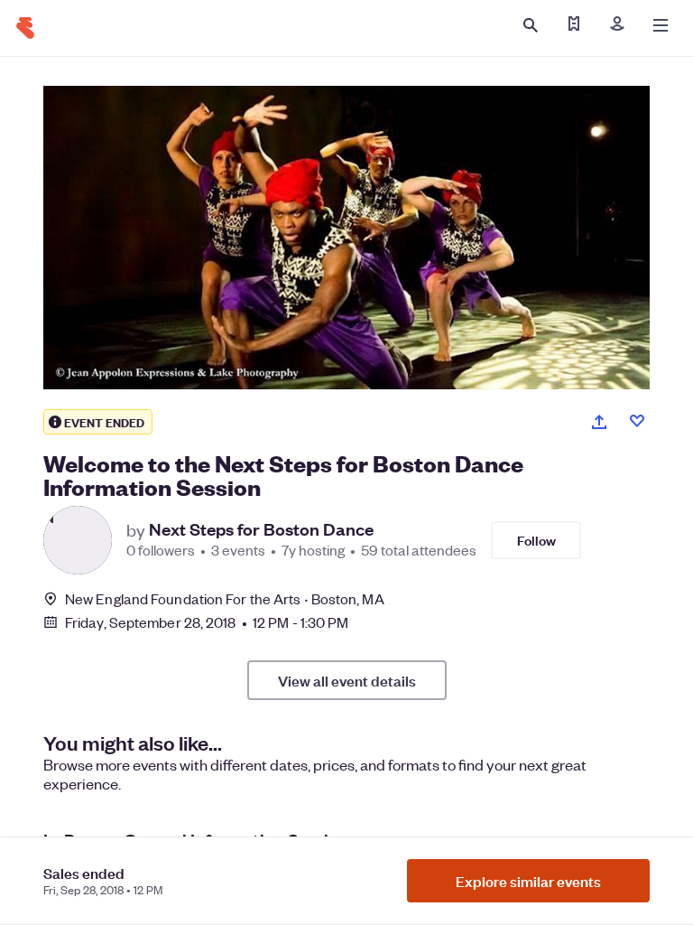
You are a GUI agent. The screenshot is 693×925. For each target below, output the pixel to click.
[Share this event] (599, 422)
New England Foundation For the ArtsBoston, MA (224, 598)
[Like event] (637, 421)
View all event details (347, 680)
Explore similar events (528, 881)
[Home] (25, 28)
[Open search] (531, 25)
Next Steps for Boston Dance (261, 529)
